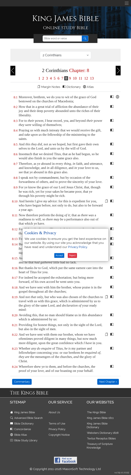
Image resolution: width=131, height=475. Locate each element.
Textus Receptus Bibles (101, 438)
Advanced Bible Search (28, 417)
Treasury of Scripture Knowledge (100, 445)
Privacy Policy (57, 429)
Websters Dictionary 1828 (103, 432)
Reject (72, 255)
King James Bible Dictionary (97, 425)
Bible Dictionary (23, 423)
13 (91, 78)
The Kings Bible (96, 412)
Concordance (22, 429)
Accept (59, 255)
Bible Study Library (25, 440)
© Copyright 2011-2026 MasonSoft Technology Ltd (65, 469)
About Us (54, 412)
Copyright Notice (59, 434)
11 (80, 78)
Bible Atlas (20, 434)
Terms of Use (57, 423)
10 (75, 78)
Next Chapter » (108, 381)
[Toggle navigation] (126, 3)
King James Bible (24, 412)
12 (86, 78)
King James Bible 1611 (100, 417)
